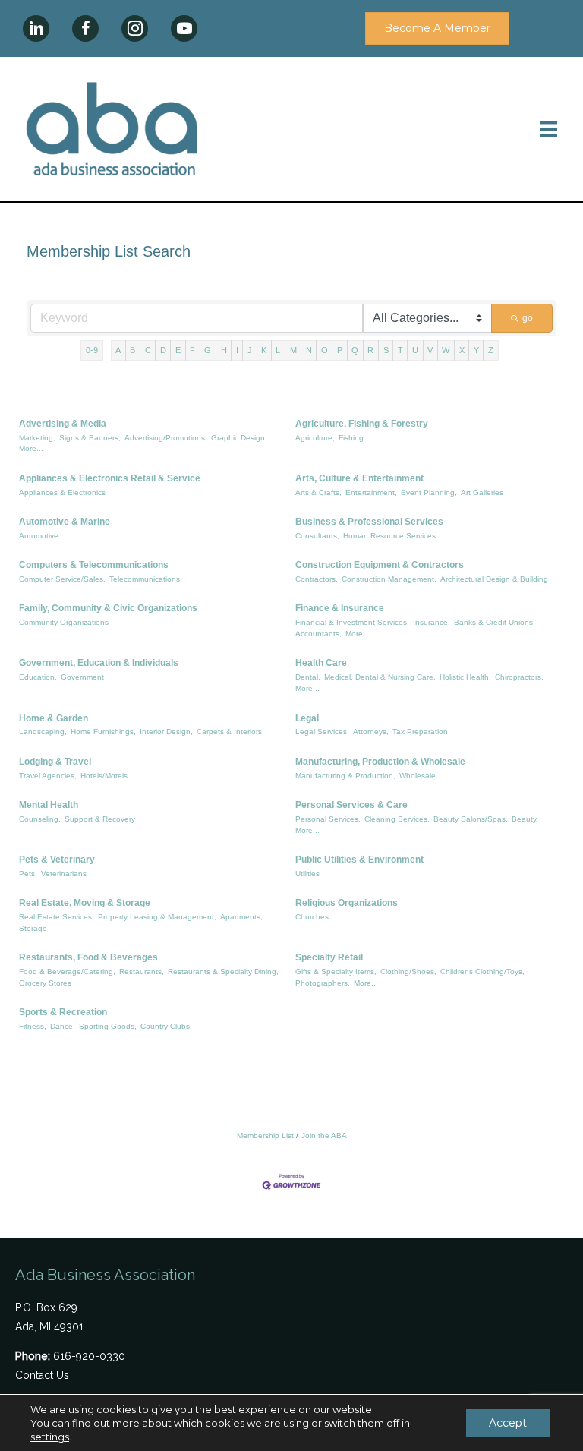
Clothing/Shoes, (408, 971)
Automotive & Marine (64, 521)
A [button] (118, 350)
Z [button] (490, 350)
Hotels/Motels (104, 775)
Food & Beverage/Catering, (67, 971)
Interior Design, (166, 731)
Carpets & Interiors (229, 731)
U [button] (415, 350)
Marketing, (37, 438)
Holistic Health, (465, 677)
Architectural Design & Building (494, 579)
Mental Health (48, 805)
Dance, (62, 1026)
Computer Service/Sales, (62, 579)
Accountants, (318, 633)
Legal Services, (322, 731)
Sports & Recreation (63, 1012)
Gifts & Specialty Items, (336, 971)
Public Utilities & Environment (359, 859)
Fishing (351, 438)
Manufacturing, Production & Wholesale (380, 761)
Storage (33, 928)
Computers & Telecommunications (94, 565)
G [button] (207, 350)
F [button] (192, 350)
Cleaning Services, (397, 819)
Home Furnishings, (103, 731)
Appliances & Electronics (62, 492)
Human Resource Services (389, 536)
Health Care (321, 663)
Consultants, (317, 536)
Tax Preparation (420, 731)
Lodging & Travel (55, 761)
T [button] (400, 350)
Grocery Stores (45, 983)
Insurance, (431, 622)
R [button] (370, 350)
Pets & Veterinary (57, 859)
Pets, (28, 873)
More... (31, 448)
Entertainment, (371, 492)
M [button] (293, 350)
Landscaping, (43, 731)
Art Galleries (482, 492)
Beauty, (525, 819)
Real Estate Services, (56, 917)
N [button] (309, 350)
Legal (307, 718)
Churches (312, 917)
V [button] (430, 350)
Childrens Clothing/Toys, (482, 971)
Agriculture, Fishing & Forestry (361, 423)
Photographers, (322, 983)
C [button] (148, 350)
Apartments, (241, 917)
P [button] (339, 350)
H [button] (224, 350)
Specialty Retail (329, 957)
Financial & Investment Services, (352, 622)
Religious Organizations (346, 902)
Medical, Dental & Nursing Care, (380, 677)
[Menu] (549, 129)
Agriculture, (315, 438)
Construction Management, (389, 579)
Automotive (38, 536)
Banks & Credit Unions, (494, 622)
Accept (508, 1423)
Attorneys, (371, 731)
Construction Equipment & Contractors (379, 565)
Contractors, (316, 579)
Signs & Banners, (90, 438)
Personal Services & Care (351, 805)
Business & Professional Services (369, 521)
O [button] (324, 350)
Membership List (265, 1135)
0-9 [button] (92, 350)
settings (49, 1436)
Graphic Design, (239, 438)
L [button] (278, 350)
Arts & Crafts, (318, 492)
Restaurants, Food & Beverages (88, 957)
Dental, (307, 677)
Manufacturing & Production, (345, 775)
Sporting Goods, (108, 1026)
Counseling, (40, 819)
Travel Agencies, (48, 775)
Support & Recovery (100, 819)
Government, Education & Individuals (98, 663)
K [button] (263, 350)
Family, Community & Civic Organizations (108, 608)
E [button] (178, 350)
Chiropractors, (519, 677)
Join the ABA (324, 1135)
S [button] (386, 350)
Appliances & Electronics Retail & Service (109, 478)
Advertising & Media (62, 423)
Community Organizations (64, 622)
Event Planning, (429, 492)
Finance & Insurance (339, 608)
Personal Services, (328, 819)
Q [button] (354, 350)
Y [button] (476, 350)
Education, (38, 677)
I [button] (237, 350)
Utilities (307, 873)
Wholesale (417, 775)
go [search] (527, 318)
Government (82, 677)
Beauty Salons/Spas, (470, 819)
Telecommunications (144, 579)
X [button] (462, 350)
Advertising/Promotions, (165, 438)
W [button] (445, 350)
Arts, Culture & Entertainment (359, 478)
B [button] (132, 350)
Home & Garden (53, 718)
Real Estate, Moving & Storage (84, 902)
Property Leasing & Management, (157, 917)
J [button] (249, 350)
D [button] (163, 350)
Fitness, (32, 1026)
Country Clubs (165, 1026)
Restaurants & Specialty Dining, (223, 971)
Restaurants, (141, 971)
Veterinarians (64, 873)
